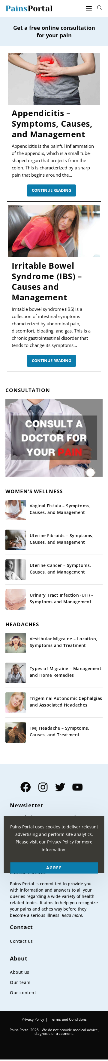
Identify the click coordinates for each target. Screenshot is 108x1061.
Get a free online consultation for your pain (54, 31)
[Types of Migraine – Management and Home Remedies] (15, 673)
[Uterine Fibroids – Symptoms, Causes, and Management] (15, 540)
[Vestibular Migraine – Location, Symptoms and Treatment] (15, 643)
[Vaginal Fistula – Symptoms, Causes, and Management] (15, 510)
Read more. (72, 915)
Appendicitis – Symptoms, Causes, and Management (52, 123)
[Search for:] (100, 8)
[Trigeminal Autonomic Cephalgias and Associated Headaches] (15, 702)
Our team (20, 982)
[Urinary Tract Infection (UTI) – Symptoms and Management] (15, 599)
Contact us (21, 941)
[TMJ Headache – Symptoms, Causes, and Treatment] (15, 732)
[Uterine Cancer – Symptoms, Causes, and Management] (15, 569)
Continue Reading (54, 192)
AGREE (54, 868)
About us (19, 972)
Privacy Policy (33, 1019)
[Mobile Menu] (89, 8)
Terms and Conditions (68, 1019)
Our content (23, 992)
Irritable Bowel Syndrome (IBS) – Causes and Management (47, 281)
